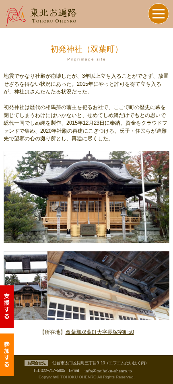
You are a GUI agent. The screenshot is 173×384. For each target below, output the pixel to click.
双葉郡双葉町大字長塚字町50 (100, 332)
